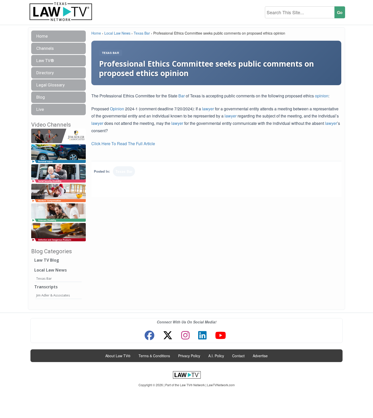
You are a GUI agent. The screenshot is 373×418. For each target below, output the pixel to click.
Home (42, 36)
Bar (181, 96)
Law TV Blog (46, 260)
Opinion (117, 109)
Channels (45, 48)
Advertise (260, 355)
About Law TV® (117, 355)
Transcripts (46, 287)
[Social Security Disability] (58, 173)
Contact (238, 355)
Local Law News (50, 270)
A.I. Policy (216, 355)
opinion (321, 96)
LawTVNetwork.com (221, 385)
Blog (40, 97)
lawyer (208, 109)
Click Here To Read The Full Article (123, 143)
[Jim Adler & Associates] (58, 136)
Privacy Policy (189, 355)
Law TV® (45, 60)
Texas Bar (44, 278)
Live (40, 109)
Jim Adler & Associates (53, 295)
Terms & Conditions (154, 355)
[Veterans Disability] (58, 212)
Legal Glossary (50, 84)
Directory (45, 72)
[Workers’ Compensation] (58, 193)
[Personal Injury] (58, 154)
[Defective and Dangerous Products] (58, 232)
